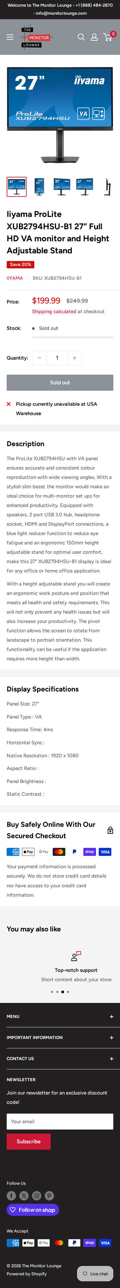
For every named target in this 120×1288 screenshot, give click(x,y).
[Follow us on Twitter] (24, 1195)
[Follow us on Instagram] (36, 1195)
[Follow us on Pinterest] (49, 1195)
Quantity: (17, 358)
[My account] (94, 37)
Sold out (60, 382)
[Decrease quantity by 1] (39, 358)
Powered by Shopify (27, 1273)
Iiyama (15, 278)
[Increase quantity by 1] (75, 358)
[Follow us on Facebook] (11, 1195)
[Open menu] (10, 37)
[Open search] (81, 37)
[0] (108, 37)
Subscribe (29, 1141)
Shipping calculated (54, 311)
